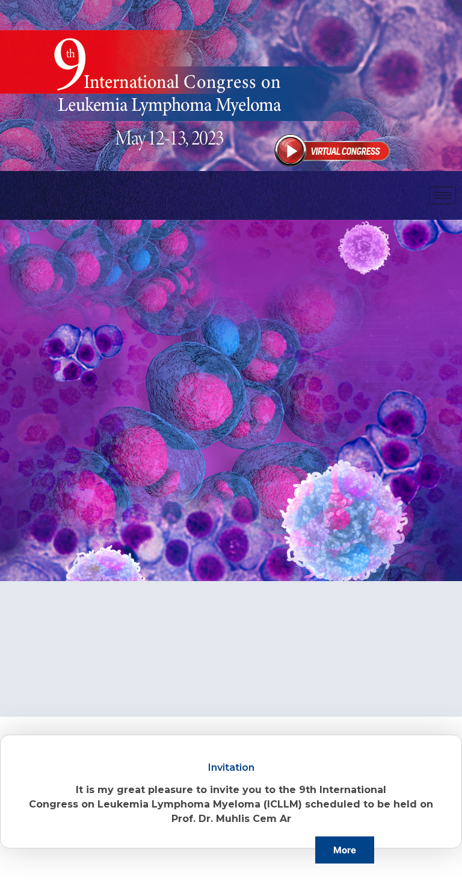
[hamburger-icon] (442, 195)
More (344, 850)
